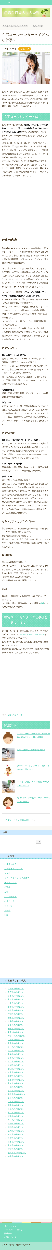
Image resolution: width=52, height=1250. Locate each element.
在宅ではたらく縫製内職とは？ (31, 750)
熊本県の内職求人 (16, 1142)
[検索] (38, 842)
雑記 (6, 915)
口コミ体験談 (10, 897)
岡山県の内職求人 (16, 1105)
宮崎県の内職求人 (16, 1149)
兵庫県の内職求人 (16, 1087)
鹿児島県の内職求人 (17, 1153)
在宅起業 (8, 906)
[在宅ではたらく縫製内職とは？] (8, 759)
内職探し (8, 887)
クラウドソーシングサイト (32, 634)
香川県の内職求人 (16, 1120)
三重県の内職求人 (16, 1072)
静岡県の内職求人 (16, 1065)
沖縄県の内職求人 (16, 1156)
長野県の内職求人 (16, 1058)
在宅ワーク (24, 49)
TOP (17, 26)
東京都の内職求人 (16, 1032)
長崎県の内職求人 (16, 1138)
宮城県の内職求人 (16, 999)
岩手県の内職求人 (16, 996)
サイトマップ (10, 1226)
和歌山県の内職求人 (17, 1094)
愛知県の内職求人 (16, 1069)
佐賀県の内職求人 (16, 1134)
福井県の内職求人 (16, 1050)
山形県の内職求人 (16, 1007)
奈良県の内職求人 (16, 1091)
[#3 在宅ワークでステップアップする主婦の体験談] (8, 807)
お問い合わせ (10, 1237)
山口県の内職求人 (16, 1113)
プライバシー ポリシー (14, 1230)
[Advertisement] (26, 205)
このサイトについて (13, 869)
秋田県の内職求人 (16, 1003)
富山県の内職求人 (16, 1043)
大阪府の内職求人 (16, 1083)
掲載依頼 (8, 1233)
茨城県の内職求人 (16, 1014)
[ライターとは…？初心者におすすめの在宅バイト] (8, 791)
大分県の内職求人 (16, 1145)
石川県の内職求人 (16, 1047)
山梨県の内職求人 (16, 1054)
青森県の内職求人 (16, 992)
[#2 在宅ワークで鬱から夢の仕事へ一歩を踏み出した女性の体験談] (8, 742)
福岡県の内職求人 (16, 1131)
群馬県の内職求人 (16, 1021)
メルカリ (8, 873)
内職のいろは (10, 883)
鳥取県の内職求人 (16, 1098)
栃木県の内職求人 (16, 1018)
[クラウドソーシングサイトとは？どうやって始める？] (8, 775)
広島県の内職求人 (16, 1109)
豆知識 (7, 910)
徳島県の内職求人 (16, 1116)
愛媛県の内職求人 (16, 1123)
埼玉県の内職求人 (16, 1025)
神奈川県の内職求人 (17, 1036)
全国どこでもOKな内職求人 (17, 878)
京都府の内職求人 (16, 1080)
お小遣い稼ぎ (10, 864)
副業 (9, 715)
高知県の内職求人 (16, 1127)
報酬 (42, 603)
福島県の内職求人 (16, 1010)
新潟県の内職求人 (16, 1040)
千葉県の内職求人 (16, 1029)
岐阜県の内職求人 (16, 1061)
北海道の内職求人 (16, 988)
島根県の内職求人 (16, 1102)
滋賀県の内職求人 (16, 1076)
